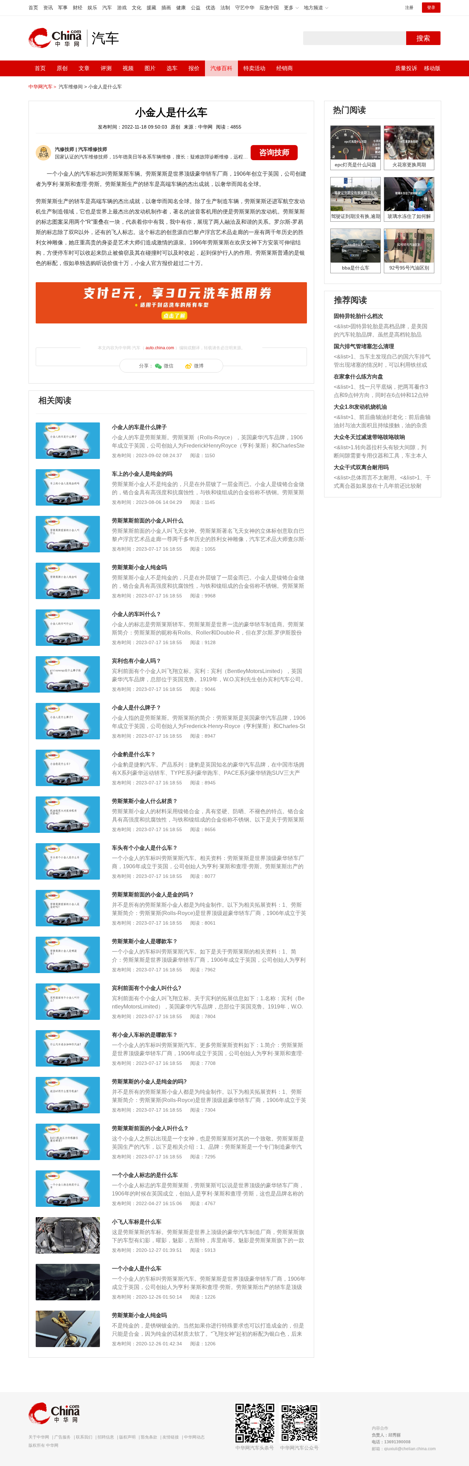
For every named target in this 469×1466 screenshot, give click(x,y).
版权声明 (127, 1437)
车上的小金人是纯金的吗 (142, 474)
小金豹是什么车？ (134, 754)
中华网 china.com (57, 38)
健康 (181, 7)
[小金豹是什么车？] (68, 753)
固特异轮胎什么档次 (358, 316)
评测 (106, 68)
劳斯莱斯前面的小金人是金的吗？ (153, 894)
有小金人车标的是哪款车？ (145, 1035)
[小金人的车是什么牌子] (68, 426)
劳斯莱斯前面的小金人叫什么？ (150, 1128)
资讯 (48, 7)
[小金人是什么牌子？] (68, 706)
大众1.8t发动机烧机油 (360, 407)
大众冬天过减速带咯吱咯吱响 (369, 437)
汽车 (107, 7)
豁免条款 (149, 1437)
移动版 (432, 68)
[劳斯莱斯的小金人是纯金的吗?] (68, 1080)
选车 (172, 68)
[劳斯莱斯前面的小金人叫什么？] (68, 1127)
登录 (431, 7)
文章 (84, 68)
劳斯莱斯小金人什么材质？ (145, 801)
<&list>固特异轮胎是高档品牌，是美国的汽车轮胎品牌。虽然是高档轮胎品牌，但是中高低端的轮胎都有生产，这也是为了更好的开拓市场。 (380, 331)
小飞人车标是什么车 (136, 1222)
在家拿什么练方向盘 (358, 376)
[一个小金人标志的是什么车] (68, 1174)
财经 (77, 7)
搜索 (423, 38)
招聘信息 (106, 1437)
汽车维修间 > (73, 86)
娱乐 (92, 7)
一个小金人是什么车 (136, 1268)
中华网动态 (194, 1437)
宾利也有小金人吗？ (136, 661)
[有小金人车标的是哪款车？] (68, 1033)
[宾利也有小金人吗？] (68, 659)
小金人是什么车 (105, 86)
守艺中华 (244, 7)
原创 (62, 68)
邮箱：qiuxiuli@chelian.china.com (404, 1448)
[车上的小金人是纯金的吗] (68, 472)
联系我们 (84, 1437)
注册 (409, 7)
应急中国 (269, 7)
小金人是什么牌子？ (136, 707)
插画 (166, 7)
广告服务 (62, 1437)
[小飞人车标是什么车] (68, 1220)
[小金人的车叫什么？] (68, 613)
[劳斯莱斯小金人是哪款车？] (68, 940)
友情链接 (170, 1437)
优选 (210, 7)
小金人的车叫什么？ (136, 614)
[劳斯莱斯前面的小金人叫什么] (68, 519)
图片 (150, 68)
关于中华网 (38, 1437)
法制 (225, 7)
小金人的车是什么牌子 (139, 427)
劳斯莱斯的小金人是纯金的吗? (149, 1081)
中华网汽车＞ (42, 86)
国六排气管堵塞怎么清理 (364, 346)
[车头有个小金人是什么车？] (68, 846)
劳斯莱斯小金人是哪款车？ (145, 941)
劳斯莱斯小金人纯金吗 (139, 567)
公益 (196, 7)
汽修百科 (221, 68)
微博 (199, 365)
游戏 (122, 7)
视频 (128, 68)
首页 (33, 7)
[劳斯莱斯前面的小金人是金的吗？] (68, 893)
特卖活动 (254, 68)
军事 (63, 7)
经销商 (284, 68)
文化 (136, 7)
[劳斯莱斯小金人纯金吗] (68, 566)
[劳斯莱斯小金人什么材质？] (68, 800)
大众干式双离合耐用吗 (361, 467)
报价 (193, 68)
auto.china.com (160, 347)
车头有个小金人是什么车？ (145, 848)
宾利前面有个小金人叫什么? (146, 988)
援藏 (151, 7)
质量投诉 (406, 68)
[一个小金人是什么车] (68, 1267)
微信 (168, 365)
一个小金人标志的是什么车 (145, 1175)
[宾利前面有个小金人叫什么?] (68, 987)
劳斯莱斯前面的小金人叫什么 (147, 520)
